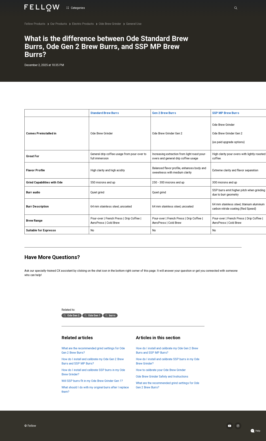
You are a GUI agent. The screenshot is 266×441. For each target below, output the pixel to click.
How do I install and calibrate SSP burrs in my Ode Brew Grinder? (93, 372)
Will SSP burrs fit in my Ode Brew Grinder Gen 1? (92, 381)
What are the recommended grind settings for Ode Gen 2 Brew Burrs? (93, 350)
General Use (134, 24)
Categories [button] (77, 8)
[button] (235, 8)
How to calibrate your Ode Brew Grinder (161, 370)
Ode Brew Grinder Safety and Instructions (162, 376)
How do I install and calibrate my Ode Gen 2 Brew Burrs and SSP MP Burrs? (93, 361)
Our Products (58, 24)
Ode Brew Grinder (110, 24)
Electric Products (83, 24)
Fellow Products (34, 24)
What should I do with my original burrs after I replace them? (95, 389)
